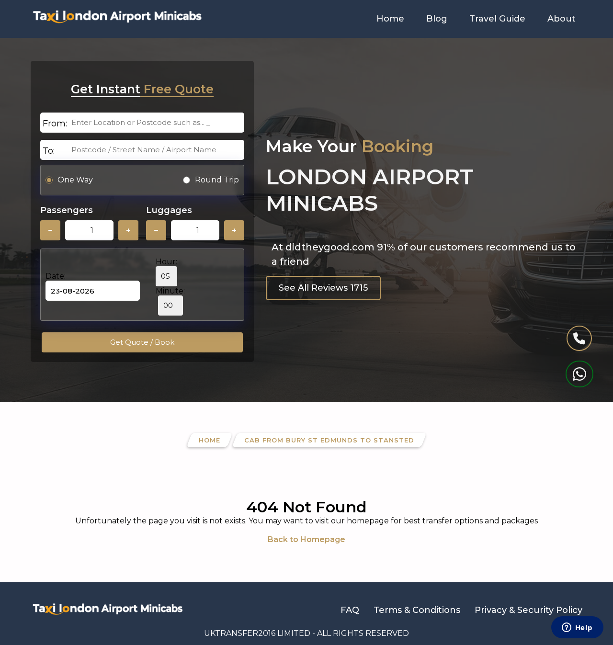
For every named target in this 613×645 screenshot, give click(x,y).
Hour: (166, 261)
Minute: (170, 290)
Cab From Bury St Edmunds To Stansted (329, 440)
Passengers (66, 210)
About (561, 18)
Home (390, 18)
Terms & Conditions (417, 610)
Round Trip (217, 179)
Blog (436, 18)
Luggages (169, 210)
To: (49, 151)
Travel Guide (497, 18)
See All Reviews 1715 (323, 288)
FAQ (350, 610)
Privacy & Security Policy (528, 610)
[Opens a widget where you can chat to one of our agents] (577, 628)
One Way (75, 179)
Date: (55, 276)
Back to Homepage (306, 539)
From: (55, 123)
